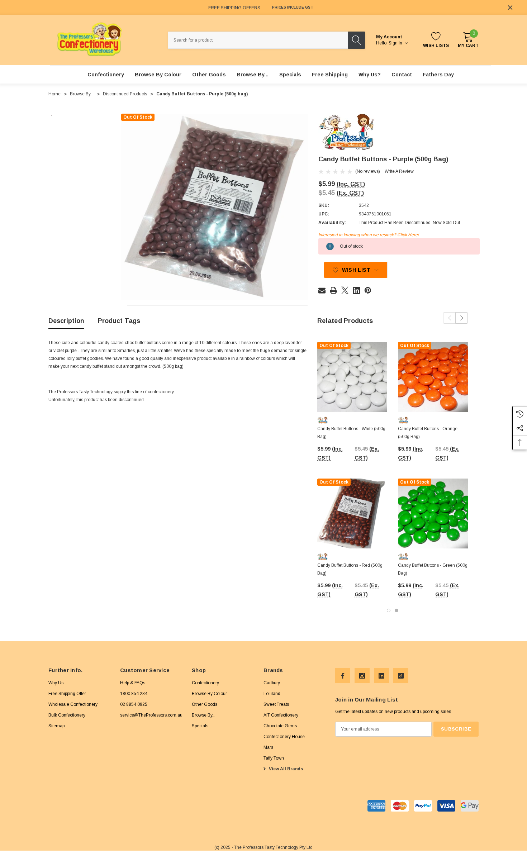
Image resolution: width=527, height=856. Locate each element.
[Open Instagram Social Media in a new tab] (362, 675)
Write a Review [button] (399, 171)
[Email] (322, 290)
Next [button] (461, 318)
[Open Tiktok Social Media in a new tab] (400, 675)
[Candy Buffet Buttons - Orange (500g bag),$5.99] (433, 377)
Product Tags (119, 320)
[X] (344, 290)
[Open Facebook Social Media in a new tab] (342, 675)
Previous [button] (449, 318)
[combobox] (258, 40)
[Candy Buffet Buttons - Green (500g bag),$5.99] (433, 513)
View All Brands (285, 768)
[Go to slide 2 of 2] (396, 610)
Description (66, 320)
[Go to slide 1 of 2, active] (388, 610)
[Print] (333, 290)
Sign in (396, 43)
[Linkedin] (356, 290)
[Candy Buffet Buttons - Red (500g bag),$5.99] (352, 513)
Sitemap (56, 725)
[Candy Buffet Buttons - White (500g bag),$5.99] (352, 377)
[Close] (510, 7)
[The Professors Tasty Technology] (346, 131)
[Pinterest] (367, 290)
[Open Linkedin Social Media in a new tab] (381, 675)
